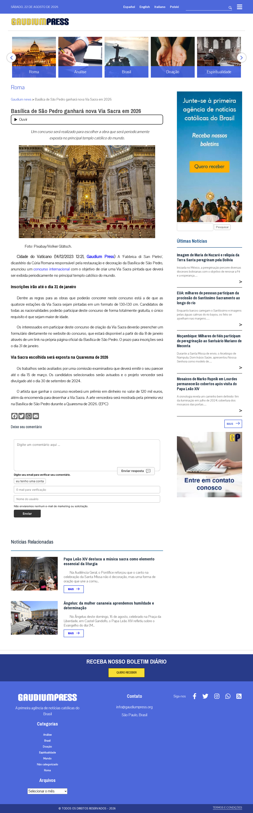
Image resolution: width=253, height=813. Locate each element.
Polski (174, 7)
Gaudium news (21, 99)
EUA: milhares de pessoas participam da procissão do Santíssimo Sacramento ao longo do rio (208, 298)
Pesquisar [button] (222, 227)
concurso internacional (51, 269)
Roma (18, 87)
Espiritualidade (47, 752)
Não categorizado (47, 764)
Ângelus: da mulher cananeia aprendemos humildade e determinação (109, 606)
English (145, 7)
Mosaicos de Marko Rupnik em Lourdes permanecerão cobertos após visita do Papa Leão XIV (207, 384)
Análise (47, 735)
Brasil (47, 741)
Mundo (47, 758)
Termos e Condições (227, 807)
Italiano (159, 7)
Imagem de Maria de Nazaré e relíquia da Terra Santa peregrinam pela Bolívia (208, 257)
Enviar (27, 513)
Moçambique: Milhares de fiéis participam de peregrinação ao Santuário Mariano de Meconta (209, 341)
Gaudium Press (100, 256)
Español (129, 7)
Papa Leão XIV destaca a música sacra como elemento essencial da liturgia (109, 561)
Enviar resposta (132, 471)
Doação (47, 746)
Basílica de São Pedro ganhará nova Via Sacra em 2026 (76, 111)
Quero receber (126, 672)
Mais (71, 589)
